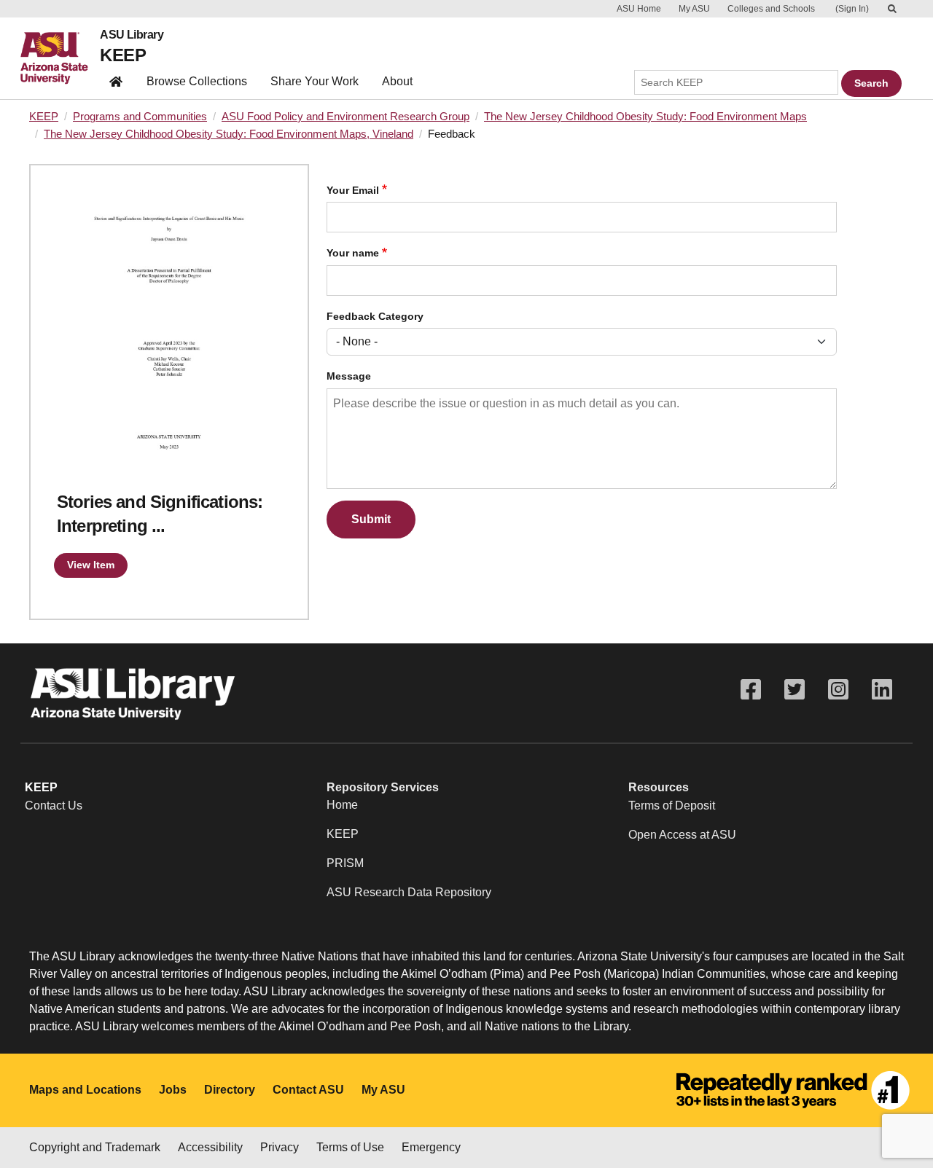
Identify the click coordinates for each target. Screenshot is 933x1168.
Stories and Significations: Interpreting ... (159, 514)
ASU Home (639, 9)
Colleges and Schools (771, 9)
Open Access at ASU (682, 834)
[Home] (60, 58)
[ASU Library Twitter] (794, 690)
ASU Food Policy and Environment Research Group (345, 116)
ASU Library (131, 35)
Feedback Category (375, 316)
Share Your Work (314, 81)
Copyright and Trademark (94, 1147)
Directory (229, 1089)
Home (342, 805)
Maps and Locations (85, 1089)
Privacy (279, 1147)
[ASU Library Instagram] (838, 690)
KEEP (123, 55)
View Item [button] (90, 565)
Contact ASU (308, 1089)
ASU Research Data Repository (409, 892)
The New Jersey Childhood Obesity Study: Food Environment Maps (645, 116)
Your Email (353, 190)
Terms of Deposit (671, 805)
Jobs (173, 1089)
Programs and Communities (140, 116)
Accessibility (210, 1147)
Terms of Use (350, 1147)
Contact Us (53, 805)
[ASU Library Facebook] (751, 690)
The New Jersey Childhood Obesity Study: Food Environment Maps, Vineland (228, 134)
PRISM (345, 863)
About (397, 81)
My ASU (694, 9)
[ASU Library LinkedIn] (882, 690)
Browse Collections (197, 81)
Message (349, 376)
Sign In (852, 8)
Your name (353, 253)
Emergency (431, 1147)
